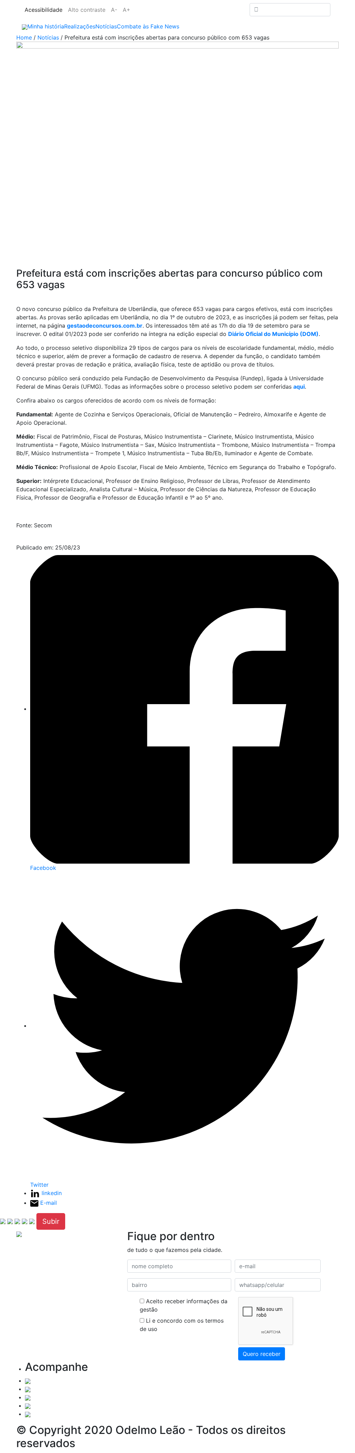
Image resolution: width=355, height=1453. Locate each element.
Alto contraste (86, 9)
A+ (126, 9)
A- (114, 9)
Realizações (79, 26)
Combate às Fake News (148, 26)
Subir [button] (50, 1221)
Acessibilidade (43, 9)
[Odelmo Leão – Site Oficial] (24, 26)
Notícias (106, 26)
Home (24, 37)
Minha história (45, 26)
